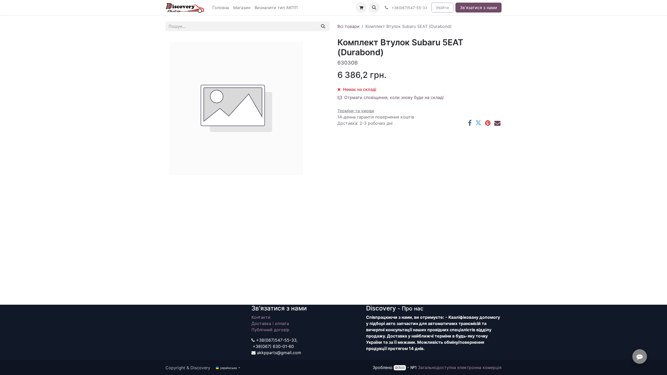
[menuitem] (220, 7)
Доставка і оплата (270, 323)
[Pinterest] (488, 123)
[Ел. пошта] (497, 123)
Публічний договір (270, 329)
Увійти (442, 7)
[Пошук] (323, 26)
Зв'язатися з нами (478, 7)
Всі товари (348, 26)
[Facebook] (470, 123)
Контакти (260, 317)
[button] (374, 7)
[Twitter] (478, 123)
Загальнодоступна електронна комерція (460, 367)
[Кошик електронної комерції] (361, 7)
